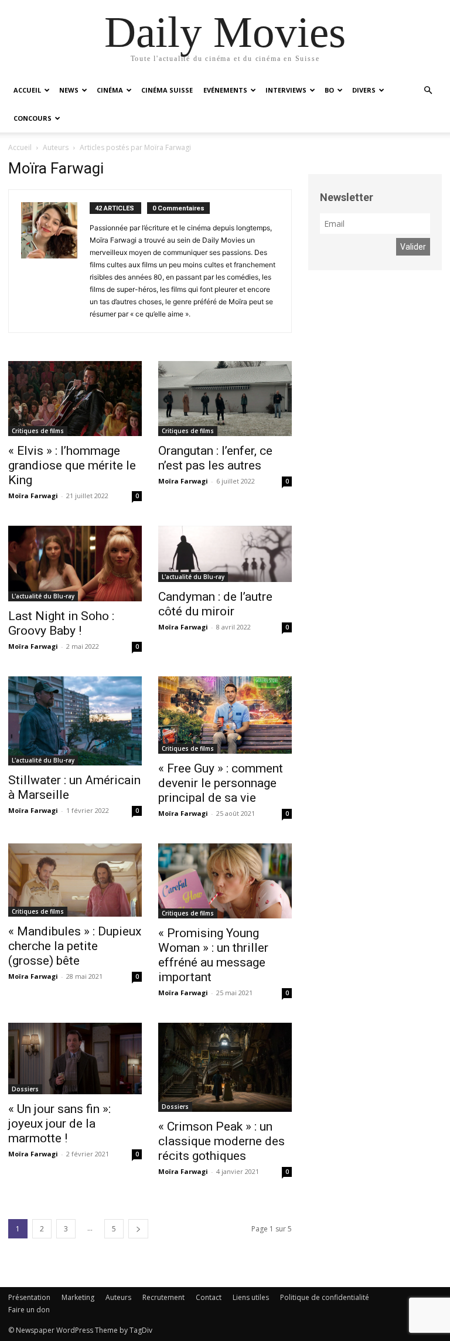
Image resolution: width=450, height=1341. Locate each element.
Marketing (78, 1297)
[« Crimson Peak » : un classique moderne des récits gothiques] (225, 1067)
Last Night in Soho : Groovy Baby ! (61, 623)
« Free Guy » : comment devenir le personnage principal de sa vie (220, 783)
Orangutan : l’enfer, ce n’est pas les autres (215, 458)
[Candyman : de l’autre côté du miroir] (225, 553)
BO (329, 90)
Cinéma (110, 90)
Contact (208, 1297)
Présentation (29, 1297)
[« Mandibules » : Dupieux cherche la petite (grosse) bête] (75, 880)
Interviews (285, 90)
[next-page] (138, 1228)
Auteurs (118, 1297)
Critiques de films (38, 431)
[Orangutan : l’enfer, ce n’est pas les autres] (225, 398)
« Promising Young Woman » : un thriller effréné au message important (213, 955)
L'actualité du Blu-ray (43, 596)
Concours (32, 118)
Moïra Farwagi (33, 495)
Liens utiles (251, 1297)
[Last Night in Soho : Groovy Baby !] (75, 563)
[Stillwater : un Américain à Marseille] (75, 720)
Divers (364, 90)
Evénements (225, 90)
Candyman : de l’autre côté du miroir (215, 604)
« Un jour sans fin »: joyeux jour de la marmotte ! (59, 1123)
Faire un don (29, 1310)
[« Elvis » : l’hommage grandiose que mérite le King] (75, 398)
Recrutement (163, 1297)
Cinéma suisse (167, 90)
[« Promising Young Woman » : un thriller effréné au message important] (225, 880)
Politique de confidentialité (324, 1297)
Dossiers (25, 1089)
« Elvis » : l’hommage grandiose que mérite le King (72, 465)
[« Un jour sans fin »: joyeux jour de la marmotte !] (75, 1058)
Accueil (27, 90)
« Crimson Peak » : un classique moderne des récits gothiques (221, 1141)
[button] (428, 90)
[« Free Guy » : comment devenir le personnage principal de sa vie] (225, 715)
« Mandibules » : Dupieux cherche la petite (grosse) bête (74, 946)
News (69, 90)
